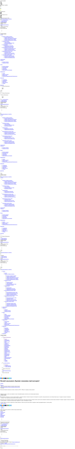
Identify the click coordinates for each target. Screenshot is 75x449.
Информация (2, 71)
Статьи (3, 73)
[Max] (2, 88)
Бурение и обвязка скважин (7, 36)
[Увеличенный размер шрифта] (1, 4)
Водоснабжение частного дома (7, 47)
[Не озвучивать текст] (0, 17)
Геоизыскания (5, 44)
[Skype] (9, 378)
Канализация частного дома (7, 51)
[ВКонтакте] (2, 87)
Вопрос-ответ (4, 75)
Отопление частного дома (7, 54)
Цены (1, 64)
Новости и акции (5, 74)
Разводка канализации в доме (9, 53)
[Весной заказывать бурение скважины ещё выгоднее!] (10, 387)
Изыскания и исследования (7, 155)
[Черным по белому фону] (0, 6)
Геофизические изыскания (9, 46)
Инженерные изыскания (8, 45)
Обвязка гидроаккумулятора (9, 49)
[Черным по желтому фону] (0, 9)
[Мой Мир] (3, 378)
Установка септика (7, 52)
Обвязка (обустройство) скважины (10, 38)
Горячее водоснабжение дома (9, 57)
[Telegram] (11, 378)
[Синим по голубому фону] (0, 8)
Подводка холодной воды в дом (10, 48)
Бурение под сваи (5, 41)
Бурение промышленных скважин (10, 40)
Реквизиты (4, 81)
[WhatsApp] (8, 378)
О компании (4, 79)
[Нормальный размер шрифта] (1, 2)
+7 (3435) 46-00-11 (5, 99)
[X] (5, 378)
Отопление (4, 68)
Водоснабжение (5, 67)
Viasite (6, 442)
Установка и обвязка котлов (9, 55)
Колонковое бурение (8, 43)
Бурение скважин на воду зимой (10, 39)
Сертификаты (4, 80)
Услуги (1, 34)
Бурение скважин (5, 66)
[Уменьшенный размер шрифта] (0, 1)
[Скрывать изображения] (0, 13)
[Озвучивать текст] (1, 15)
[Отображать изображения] (1, 12)
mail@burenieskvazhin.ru (4, 24)
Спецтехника (2, 59)
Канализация (4, 69)
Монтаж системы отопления (9, 56)
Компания (2, 416)
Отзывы (3, 83)
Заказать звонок (3, 102)
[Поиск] (1, 91)
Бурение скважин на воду (8, 37)
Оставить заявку (3, 33)
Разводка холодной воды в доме (10, 50)
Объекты (2, 60)
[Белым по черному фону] (0, 7)
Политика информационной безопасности (9, 76)
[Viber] (6, 378)
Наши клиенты (5, 82)
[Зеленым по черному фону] (0, 10)
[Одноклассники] (2, 378)
